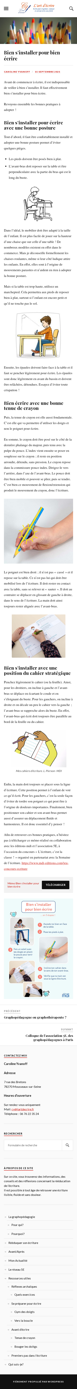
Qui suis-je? (16, 1364)
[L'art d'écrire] (38, 11)
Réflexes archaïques (24, 1286)
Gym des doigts (24, 1311)
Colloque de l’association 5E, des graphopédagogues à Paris (49, 1038)
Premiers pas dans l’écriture (29, 1355)
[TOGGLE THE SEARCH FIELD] (71, 9)
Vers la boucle (23, 1320)
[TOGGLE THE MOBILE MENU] (6, 9)
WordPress (56, 1381)
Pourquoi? (18, 1233)
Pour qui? (17, 1225)
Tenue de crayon (24, 1337)
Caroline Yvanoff (17, 71)
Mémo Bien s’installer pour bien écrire (23, 885)
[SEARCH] (67, 1145)
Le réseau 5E (16, 1269)
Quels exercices (24, 1294)
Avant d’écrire (20, 1329)
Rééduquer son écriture (23, 1242)
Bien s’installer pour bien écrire (32, 55)
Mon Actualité (17, 1260)
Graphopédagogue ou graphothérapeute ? (35, 1017)
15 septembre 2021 (47, 71)
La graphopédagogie (21, 1216)
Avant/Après (16, 1251)
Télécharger (56, 884)
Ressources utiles (19, 1278)
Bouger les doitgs (25, 1346)
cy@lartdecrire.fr (23, 1109)
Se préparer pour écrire (26, 1303)
